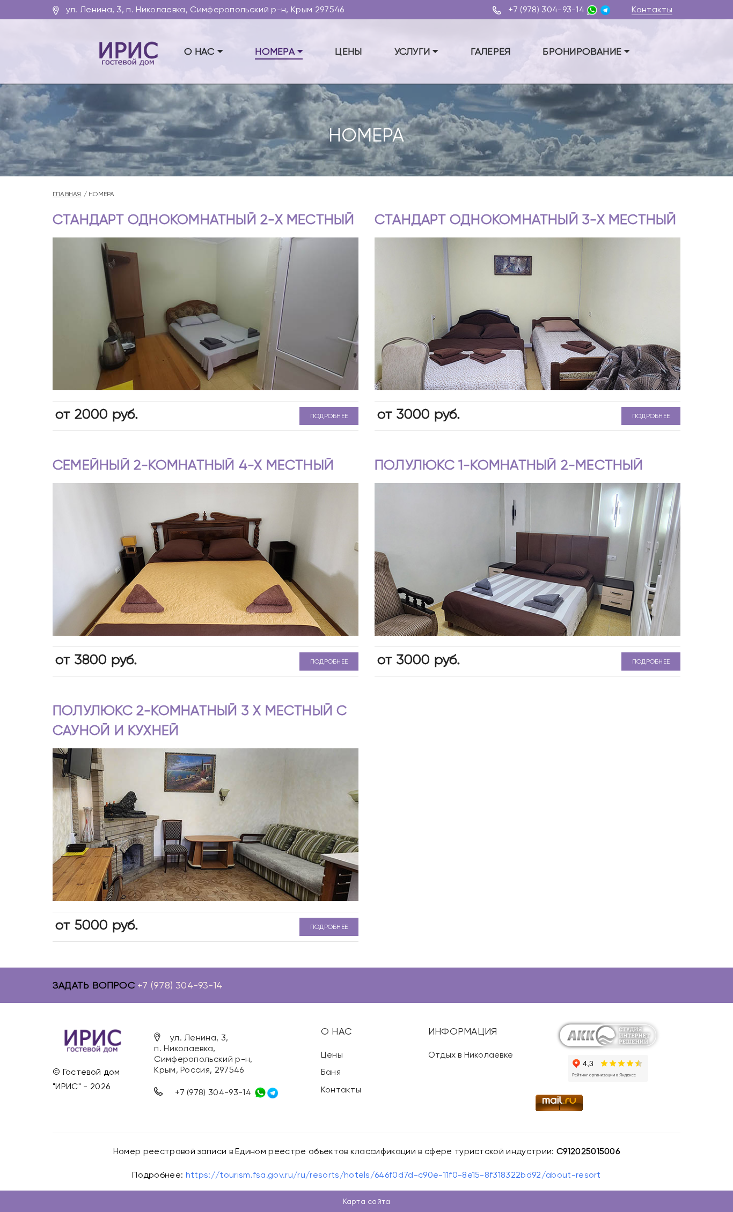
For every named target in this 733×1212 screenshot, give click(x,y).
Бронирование (583, 51)
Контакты (652, 9)
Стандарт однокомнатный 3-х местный (526, 219)
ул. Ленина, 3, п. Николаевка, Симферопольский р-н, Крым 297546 (205, 9)
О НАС (200, 51)
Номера (276, 51)
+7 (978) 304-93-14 (546, 9)
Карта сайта (366, 1201)
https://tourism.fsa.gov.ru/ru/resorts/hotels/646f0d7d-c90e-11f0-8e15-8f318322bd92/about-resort (393, 1175)
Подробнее (329, 416)
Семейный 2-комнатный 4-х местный (193, 465)
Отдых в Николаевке (470, 1055)
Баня (331, 1072)
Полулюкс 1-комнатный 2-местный (509, 465)
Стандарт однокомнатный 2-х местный (204, 219)
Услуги (413, 51)
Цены (348, 51)
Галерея (491, 51)
